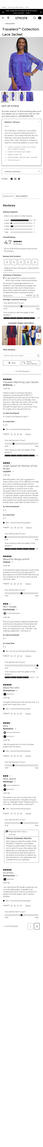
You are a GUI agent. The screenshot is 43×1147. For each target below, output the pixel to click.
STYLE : (7, 126)
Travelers (10, 23)
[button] (39, 17)
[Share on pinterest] (19, 179)
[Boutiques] (8, 17)
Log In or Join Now (18, 12)
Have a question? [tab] (22, 196)
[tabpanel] (21, 565)
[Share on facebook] (12, 179)
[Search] (34, 17)
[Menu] (3, 18)
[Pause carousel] (41, 12)
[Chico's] (21, 18)
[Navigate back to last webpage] (3, 24)
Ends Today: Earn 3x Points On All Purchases (21, 10)
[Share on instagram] (15, 179)
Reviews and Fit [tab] (8, 196)
